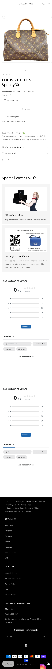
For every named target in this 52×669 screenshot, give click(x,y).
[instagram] (43, 666)
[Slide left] (20, 70)
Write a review (26, 327)
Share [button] (7, 160)
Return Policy (10, 584)
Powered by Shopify (31, 664)
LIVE (6, 558)
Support (8, 541)
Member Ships (10, 552)
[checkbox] (21, 349)
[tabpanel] (26, 362)
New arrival (9, 525)
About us (8, 547)
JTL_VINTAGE (23, 664)
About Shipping (11, 573)
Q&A (6, 589)
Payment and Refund (13, 578)
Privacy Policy (10, 595)
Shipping (4, 95)
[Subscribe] (44, 636)
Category (8, 536)
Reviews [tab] (9, 336)
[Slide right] (31, 70)
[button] (3, 3)
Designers (8, 531)
